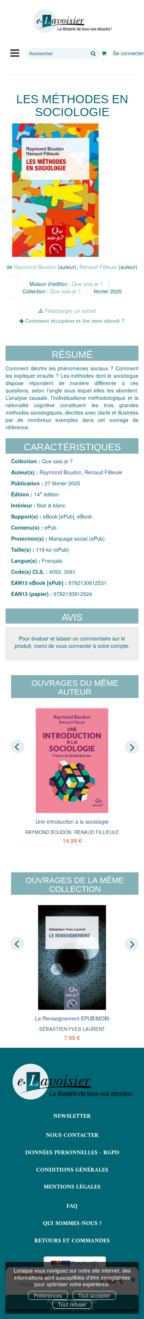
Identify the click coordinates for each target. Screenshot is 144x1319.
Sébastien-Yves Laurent (72, 1028)
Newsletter (72, 1116)
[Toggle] (15, 52)
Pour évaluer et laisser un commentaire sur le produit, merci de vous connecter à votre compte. (72, 642)
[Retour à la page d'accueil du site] (72, 21)
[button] (55, 190)
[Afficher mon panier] (104, 53)
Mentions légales (72, 1187)
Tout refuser (72, 1304)
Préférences (48, 1295)
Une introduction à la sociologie (72, 821)
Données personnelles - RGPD (72, 1153)
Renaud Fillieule (98, 267)
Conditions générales (72, 1170)
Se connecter (128, 53)
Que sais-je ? (87, 283)
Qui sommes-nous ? (72, 1223)
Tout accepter (94, 1295)
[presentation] (17, 747)
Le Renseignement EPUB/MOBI (72, 1018)
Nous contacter (72, 1135)
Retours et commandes (72, 1241)
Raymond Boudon (35, 267)
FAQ (72, 1206)
